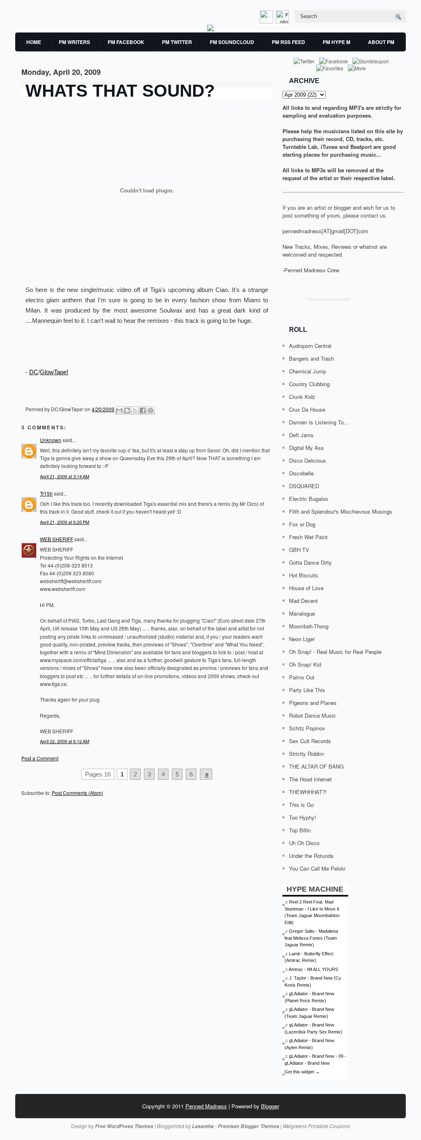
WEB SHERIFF (56, 538)
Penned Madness (206, 1106)
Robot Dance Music (312, 715)
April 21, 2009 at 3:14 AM (64, 476)
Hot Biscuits (303, 575)
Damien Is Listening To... (319, 422)
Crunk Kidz (302, 397)
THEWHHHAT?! (308, 792)
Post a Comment (39, 758)
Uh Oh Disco (304, 843)
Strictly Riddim (306, 754)
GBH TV (299, 550)
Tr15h (46, 493)
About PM (381, 42)
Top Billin (300, 830)
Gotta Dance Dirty (310, 562)
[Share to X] (135, 410)
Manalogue (302, 613)
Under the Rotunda (311, 856)
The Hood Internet (310, 779)
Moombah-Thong (308, 626)
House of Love (306, 588)
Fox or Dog (302, 524)
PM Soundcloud (232, 42)
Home (33, 42)
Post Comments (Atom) (77, 792)
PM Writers (74, 42)
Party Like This (307, 690)
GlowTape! (54, 371)
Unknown (50, 439)
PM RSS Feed (288, 42)
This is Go (301, 805)
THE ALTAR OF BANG (316, 766)
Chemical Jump (307, 371)
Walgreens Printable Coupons (316, 1125)
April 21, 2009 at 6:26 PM (64, 522)
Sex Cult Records (310, 741)
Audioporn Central (310, 346)
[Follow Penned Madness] (283, 21)
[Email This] (119, 410)
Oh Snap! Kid (305, 664)
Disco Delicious (307, 460)
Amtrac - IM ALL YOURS (313, 969)
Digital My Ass (306, 448)
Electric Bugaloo (308, 499)
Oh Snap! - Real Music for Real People (335, 652)
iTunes (329, 147)
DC (33, 371)
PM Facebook (126, 42)
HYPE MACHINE (315, 889)
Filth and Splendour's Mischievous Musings (340, 511)
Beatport (361, 147)
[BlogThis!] (127, 410)
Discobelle (301, 473)
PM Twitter (177, 42)
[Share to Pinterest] (150, 410)
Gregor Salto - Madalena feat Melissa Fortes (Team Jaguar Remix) (311, 938)
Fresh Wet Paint (308, 537)
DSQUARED (304, 486)
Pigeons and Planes (313, 703)
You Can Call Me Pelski (317, 868)
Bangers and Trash (311, 358)
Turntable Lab (299, 147)
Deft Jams (301, 435)
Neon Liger (302, 639)
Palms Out (302, 677)
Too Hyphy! (302, 817)
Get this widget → (302, 1071)
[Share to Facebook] (143, 410)
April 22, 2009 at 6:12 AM (64, 741)
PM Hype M (336, 42)
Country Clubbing (309, 384)
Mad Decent (303, 601)
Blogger (270, 1106)
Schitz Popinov (307, 728)
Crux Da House (307, 409)
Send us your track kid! (329, 299)
